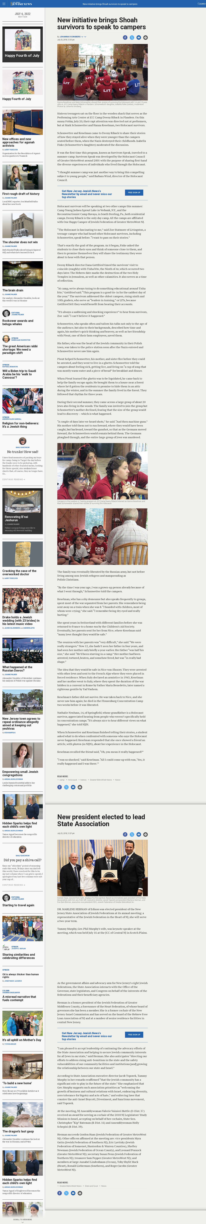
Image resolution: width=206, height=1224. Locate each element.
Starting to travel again (18, 905)
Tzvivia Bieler (10, 1044)
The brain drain (12, 290)
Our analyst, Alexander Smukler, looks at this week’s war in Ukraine (21, 299)
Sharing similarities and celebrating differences (18, 956)
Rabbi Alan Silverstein (20, 340)
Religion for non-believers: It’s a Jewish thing (20, 425)
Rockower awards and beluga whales (17, 322)
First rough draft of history (21, 194)
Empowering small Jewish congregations (20, 773)
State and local (91, 1186)
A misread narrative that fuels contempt (19, 998)
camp (62, 780)
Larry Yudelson (11, 150)
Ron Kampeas (10, 733)
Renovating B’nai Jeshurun (16, 518)
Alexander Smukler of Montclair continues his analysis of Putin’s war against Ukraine (21, 679)
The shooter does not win (20, 242)
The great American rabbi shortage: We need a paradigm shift (20, 349)
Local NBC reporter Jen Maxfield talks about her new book (20, 202)
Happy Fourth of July (22, 55)
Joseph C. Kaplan (18, 948)
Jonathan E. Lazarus (13, 981)
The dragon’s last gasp (18, 1131)
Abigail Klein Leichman (14, 779)
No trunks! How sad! (22, 452)
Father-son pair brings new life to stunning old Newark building (20, 529)
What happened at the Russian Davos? (17, 668)
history (83, 780)
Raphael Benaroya (10, 367)
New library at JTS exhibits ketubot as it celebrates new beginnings (20, 1092)
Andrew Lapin (29, 628)
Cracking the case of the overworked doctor (19, 572)
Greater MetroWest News (101, 780)
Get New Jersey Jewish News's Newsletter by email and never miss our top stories (87, 194)
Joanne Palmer (11, 198)
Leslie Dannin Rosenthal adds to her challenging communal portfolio (18, 784)
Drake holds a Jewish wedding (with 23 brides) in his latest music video (21, 620)
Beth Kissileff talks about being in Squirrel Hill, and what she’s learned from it (21, 251)
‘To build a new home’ (17, 1083)
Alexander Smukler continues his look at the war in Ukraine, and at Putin (21, 1140)
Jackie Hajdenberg (12, 628)
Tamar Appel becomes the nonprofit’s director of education (19, 835)
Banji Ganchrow (22, 447)
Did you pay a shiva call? (22, 860)
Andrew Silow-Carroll (11, 419)
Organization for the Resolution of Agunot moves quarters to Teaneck (21, 154)
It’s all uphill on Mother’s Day (21, 1040)
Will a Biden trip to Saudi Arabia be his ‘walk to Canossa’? (19, 374)
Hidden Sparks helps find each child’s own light (19, 824)
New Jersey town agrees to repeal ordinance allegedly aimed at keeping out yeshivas (21, 723)
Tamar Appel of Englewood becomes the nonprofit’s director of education (21, 1192)
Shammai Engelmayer (11, 992)
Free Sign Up (134, 193)
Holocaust (72, 780)
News (117, 780)
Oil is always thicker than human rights (20, 976)
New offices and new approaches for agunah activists (18, 142)
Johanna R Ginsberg (70, 37)
